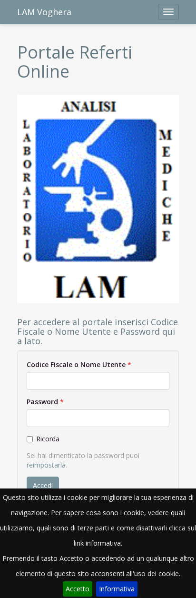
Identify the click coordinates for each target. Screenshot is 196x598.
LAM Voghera (44, 12)
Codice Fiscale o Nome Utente (76, 364)
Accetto (77, 588)
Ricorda (47, 438)
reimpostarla (46, 464)
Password (42, 401)
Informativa (117, 588)
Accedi (43, 485)
